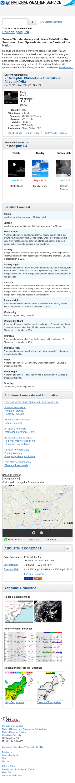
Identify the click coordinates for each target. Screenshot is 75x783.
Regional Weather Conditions (19, 440)
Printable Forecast (13, 410)
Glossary (6, 761)
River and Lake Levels (16, 465)
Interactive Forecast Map (17, 444)
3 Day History (32, 132)
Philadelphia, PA (15, 31)
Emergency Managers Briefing (20, 456)
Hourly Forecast (55, 132)
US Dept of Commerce (12, 725)
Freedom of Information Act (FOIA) (18, 769)
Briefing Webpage (13, 453)
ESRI (54, 539)
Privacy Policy (8, 766)
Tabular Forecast (13, 422)
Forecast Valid (11, 569)
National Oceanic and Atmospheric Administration (25, 728)
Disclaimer (33, 539)
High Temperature (14, 702)
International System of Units (19, 431)
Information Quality (11, 755)
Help (4, 757)
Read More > (66, 67)
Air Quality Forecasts (15, 428)
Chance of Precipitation (49, 702)
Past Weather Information (17, 461)
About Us (6, 772)
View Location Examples (51, 21)
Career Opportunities (12, 775)
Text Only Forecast (14, 413)
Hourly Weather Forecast (17, 419)
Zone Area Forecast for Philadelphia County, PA (31, 402)
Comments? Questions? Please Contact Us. (22, 746)
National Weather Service (14, 731)
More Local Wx (15, 132)
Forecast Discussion (15, 407)
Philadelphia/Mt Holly (11, 734)
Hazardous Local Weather (18, 437)
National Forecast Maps (16, 449)
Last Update (10, 564)
